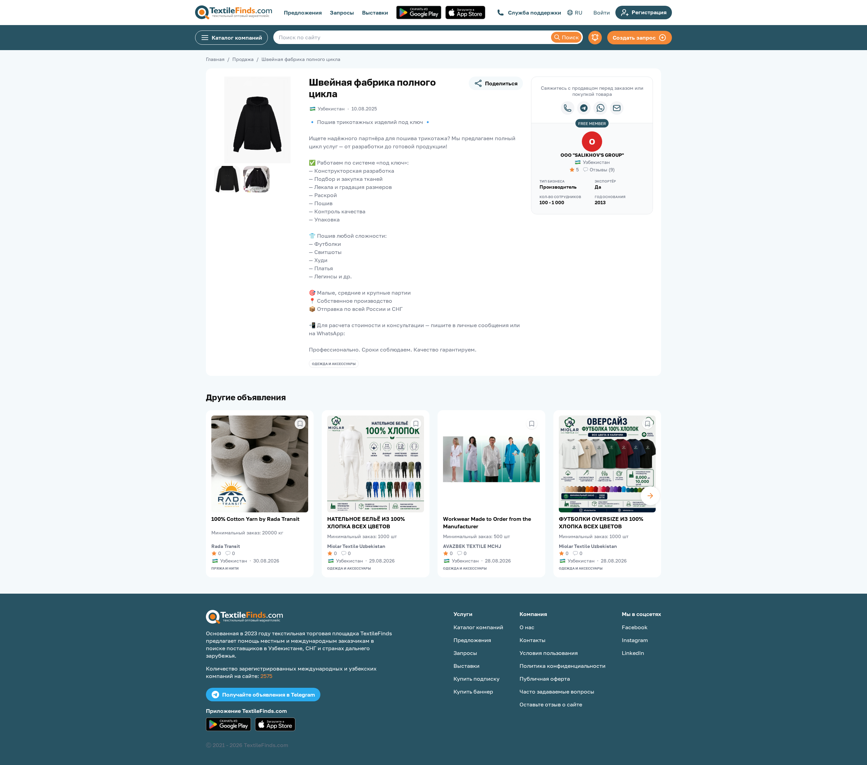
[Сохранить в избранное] (300, 423)
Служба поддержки (534, 12)
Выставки (375, 12)
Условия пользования (549, 653)
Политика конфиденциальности (563, 665)
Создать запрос (634, 37)
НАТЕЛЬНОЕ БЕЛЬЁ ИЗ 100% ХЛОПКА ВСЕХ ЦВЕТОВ (366, 522)
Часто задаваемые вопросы (557, 691)
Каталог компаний (237, 37)
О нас (527, 627)
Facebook (635, 627)
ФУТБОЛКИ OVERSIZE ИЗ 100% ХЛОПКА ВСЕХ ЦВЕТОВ (601, 522)
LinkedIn (633, 653)
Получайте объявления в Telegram (268, 694)
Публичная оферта (545, 678)
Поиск (570, 37)
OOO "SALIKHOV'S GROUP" (592, 155)
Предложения (303, 12)
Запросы (342, 12)
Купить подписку (476, 678)
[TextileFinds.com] (233, 12)
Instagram (635, 640)
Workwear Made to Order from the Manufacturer (487, 522)
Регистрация (649, 12)
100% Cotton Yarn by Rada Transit (255, 518)
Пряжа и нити (225, 568)
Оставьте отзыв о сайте (551, 704)
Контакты (533, 640)
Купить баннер (473, 691)
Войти (601, 12)
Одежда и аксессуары (334, 364)
